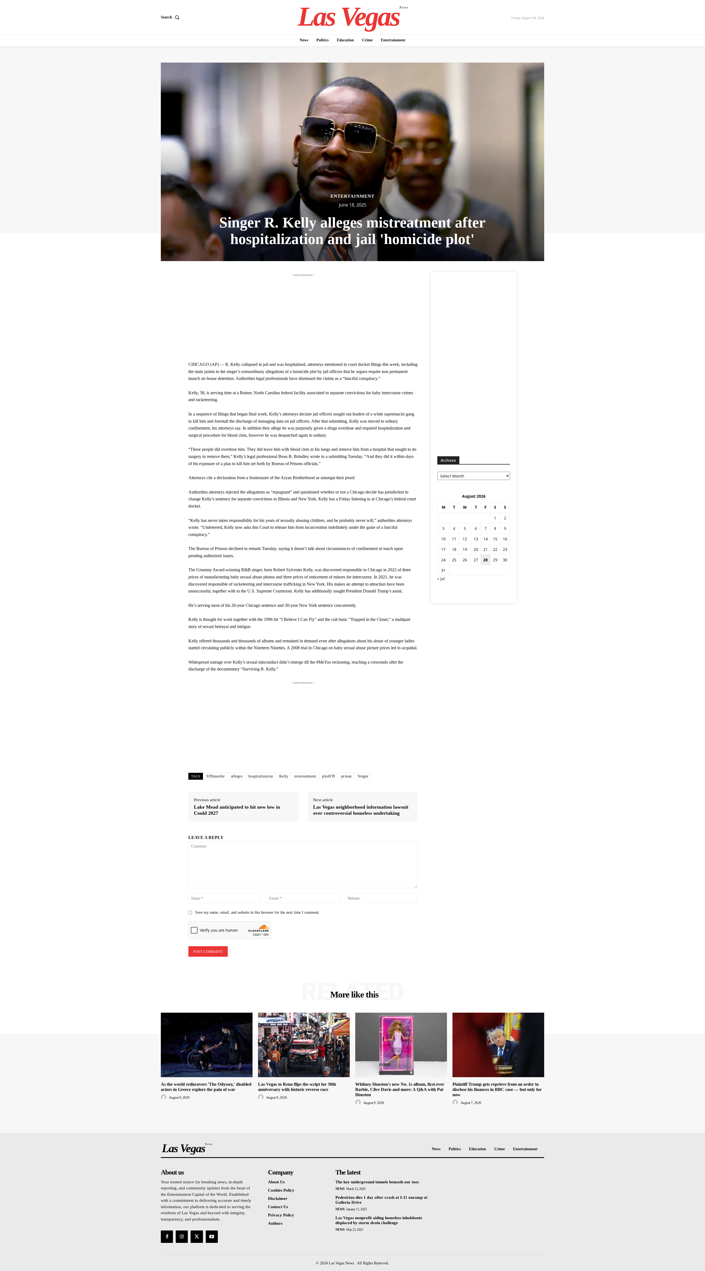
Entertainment (352, 196)
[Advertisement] (302, 316)
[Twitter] (197, 1236)
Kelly (284, 776)
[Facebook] (167, 1236)
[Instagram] (182, 1236)
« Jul (441, 578)
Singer (363, 776)
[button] (171, 17)
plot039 (328, 776)
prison (346, 776)
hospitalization (260, 776)
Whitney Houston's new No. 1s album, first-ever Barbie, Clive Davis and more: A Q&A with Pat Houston (399, 1089)
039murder (216, 776)
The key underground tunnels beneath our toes (377, 1182)
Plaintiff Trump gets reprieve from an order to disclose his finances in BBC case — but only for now (497, 1089)
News (340, 1189)
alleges (237, 776)
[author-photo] (164, 1097)
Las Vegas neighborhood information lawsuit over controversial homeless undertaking (360, 810)
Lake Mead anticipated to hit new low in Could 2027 (237, 810)
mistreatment (305, 776)
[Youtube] (212, 1236)
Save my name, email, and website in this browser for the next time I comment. (257, 912)
